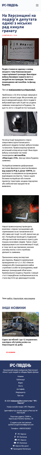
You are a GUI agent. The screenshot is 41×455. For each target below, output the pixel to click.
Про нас (20, 395)
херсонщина (29, 298)
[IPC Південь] (10, 5)
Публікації (21, 380)
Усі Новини (10, 352)
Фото (20, 386)
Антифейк (20, 389)
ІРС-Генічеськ (21, 443)
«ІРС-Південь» (29, 407)
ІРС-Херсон (21, 440)
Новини (21, 376)
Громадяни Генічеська (22, 449)
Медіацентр (20, 392)
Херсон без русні (21, 446)
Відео (20, 383)
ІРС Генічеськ (22, 437)
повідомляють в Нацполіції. (22, 90)
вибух (9, 298)
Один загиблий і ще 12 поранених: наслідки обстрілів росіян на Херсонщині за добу (20, 342)
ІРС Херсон (21, 434)
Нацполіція (18, 298)
